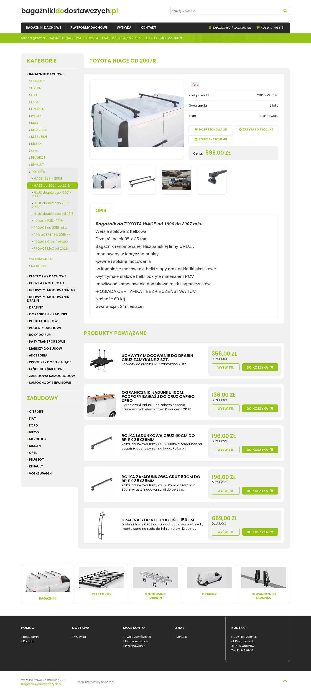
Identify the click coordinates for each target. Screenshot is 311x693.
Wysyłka (80, 637)
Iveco (34, 432)
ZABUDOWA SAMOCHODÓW (52, 376)
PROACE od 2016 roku (50, 227)
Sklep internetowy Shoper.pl (95, 682)
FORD (35, 102)
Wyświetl (225, 367)
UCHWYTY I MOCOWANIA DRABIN (48, 299)
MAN (34, 123)
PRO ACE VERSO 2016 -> (52, 234)
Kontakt (28, 641)
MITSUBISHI (39, 136)
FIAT (34, 95)
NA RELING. (39, 266)
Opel (33, 452)
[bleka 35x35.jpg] (212, 180)
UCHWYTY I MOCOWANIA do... (53, 290)
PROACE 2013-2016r (49, 220)
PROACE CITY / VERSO (51, 241)
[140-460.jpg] (106, 180)
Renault (36, 466)
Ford (33, 425)
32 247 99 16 (245, 650)
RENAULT (37, 164)
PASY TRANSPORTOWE (47, 341)
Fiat (32, 418)
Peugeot (36, 459)
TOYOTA (38, 171)
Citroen (36, 411)
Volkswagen (40, 473)
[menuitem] (43, 28)
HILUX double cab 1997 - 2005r (51, 194)
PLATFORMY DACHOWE (47, 276)
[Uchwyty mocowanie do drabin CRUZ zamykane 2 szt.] (102, 361)
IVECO (36, 115)
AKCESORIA (38, 355)
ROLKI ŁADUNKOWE (44, 321)
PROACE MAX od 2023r (51, 248)
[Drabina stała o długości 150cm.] (102, 525)
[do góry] (285, 680)
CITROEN (38, 81)
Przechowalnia (135, 646)
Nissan (35, 446)
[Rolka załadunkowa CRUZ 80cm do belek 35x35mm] (102, 484)
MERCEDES (39, 130)
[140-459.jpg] (176, 180)
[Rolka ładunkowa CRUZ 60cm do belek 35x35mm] (102, 443)
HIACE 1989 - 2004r (49, 178)
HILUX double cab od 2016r (54, 213)
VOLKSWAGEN (41, 259)
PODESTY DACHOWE (45, 328)
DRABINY (36, 307)
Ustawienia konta (137, 641)
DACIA (36, 88)
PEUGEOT (38, 157)
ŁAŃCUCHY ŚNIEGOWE (46, 369)
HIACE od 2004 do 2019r (52, 185)
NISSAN (36, 143)
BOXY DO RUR (40, 334)
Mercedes (37, 439)
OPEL (35, 150)
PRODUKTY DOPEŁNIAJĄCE (50, 362)
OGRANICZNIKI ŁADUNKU (48, 314)
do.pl (69, 11)
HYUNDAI (37, 109)
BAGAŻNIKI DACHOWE (46, 74)
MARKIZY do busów (45, 348)
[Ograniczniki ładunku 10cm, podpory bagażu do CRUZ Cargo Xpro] (102, 402)
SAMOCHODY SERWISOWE (50, 382)
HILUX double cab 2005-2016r (51, 205)
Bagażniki (47, 598)
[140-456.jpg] (141, 180)
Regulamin (31, 637)
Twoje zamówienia (138, 637)
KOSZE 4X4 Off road (46, 283)
